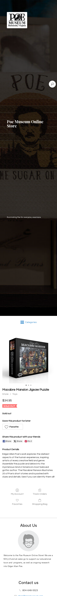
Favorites (17, 504)
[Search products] (52, 84)
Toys (14, 394)
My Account (17, 494)
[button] (12, 427)
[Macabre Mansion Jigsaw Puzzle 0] (28, 357)
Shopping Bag (39, 504)
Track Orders (40, 494)
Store (5, 394)
